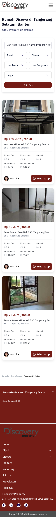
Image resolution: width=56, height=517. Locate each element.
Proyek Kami (9, 481)
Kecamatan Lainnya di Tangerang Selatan (24, 392)
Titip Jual (7, 487)
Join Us (6, 475)
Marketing (8, 469)
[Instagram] (11, 505)
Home (5, 444)
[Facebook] (4, 505)
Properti (7, 462)
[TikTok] (26, 505)
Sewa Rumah (16, 376)
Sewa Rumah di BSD (11, 401)
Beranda (5, 376)
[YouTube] (19, 505)
